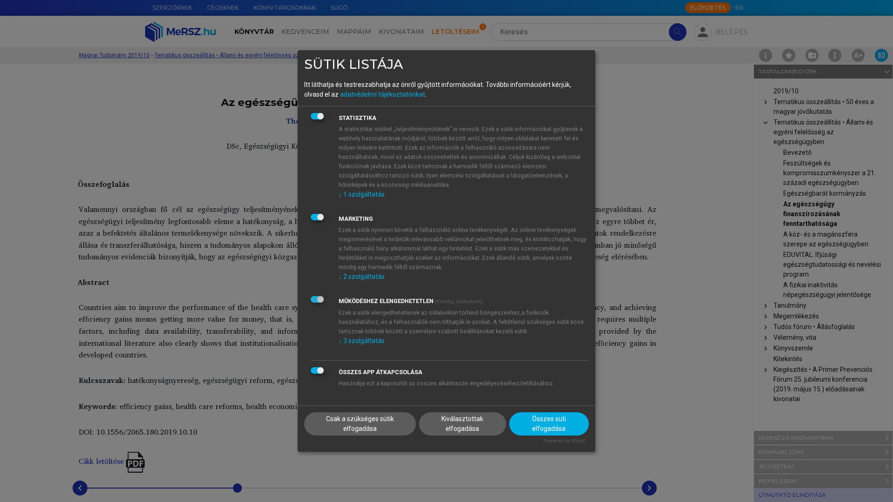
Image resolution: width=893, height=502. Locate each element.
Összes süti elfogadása (549, 423)
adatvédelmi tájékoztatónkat (382, 94)
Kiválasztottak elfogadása (462, 423)
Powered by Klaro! (564, 441)
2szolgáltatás (362, 276)
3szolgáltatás (362, 340)
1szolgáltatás (362, 194)
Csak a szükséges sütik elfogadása (360, 423)
